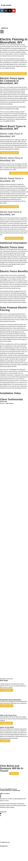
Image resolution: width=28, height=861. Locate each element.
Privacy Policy (4, 789)
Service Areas (11, 790)
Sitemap (17, 790)
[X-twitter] (10, 11)
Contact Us (4, 28)
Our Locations (7, 5)
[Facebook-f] (2, 11)
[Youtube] (14, 11)
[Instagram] (6, 11)
